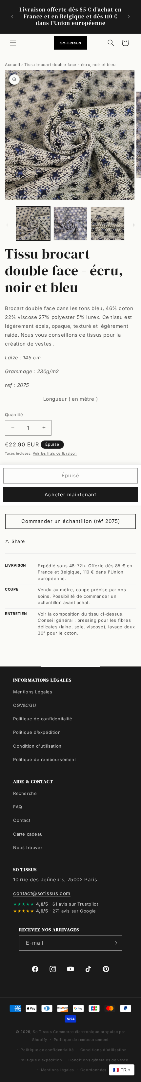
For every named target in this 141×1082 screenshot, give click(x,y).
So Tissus (43, 1031)
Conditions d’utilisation (103, 1050)
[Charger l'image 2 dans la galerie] (70, 224)
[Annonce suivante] (129, 17)
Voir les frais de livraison (55, 453)
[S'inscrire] (115, 943)
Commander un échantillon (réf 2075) (70, 521)
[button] (13, 42)
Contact (21, 820)
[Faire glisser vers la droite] (134, 225)
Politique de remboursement (44, 759)
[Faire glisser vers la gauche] (7, 225)
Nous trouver (27, 847)
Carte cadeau (28, 834)
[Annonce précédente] (12, 17)
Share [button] (18, 541)
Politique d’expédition (37, 732)
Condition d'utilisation (37, 746)
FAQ (17, 806)
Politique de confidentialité (42, 718)
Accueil (12, 64)
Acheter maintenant (70, 494)
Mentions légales (57, 1070)
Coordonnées (93, 1070)
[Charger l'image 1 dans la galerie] (33, 224)
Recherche (25, 793)
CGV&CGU (24, 705)
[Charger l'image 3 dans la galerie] (108, 224)
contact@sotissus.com (41, 893)
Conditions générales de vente (98, 1060)
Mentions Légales (32, 691)
